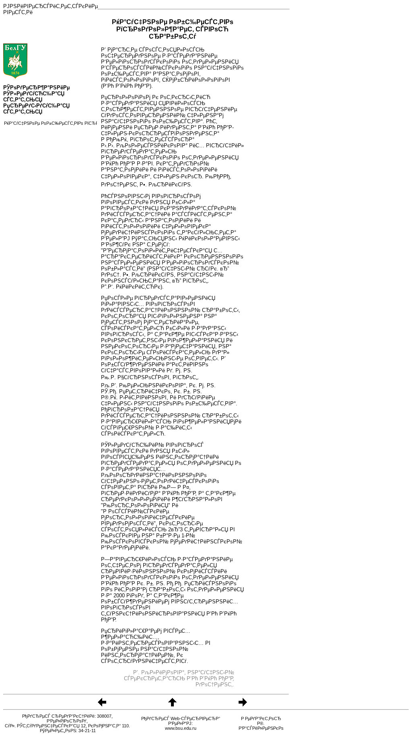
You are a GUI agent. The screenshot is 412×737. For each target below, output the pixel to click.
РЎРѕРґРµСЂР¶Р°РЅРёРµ (36, 88)
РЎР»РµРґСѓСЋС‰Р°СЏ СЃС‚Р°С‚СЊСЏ (33, 97)
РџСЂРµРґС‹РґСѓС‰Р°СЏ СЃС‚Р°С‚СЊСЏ (36, 109)
